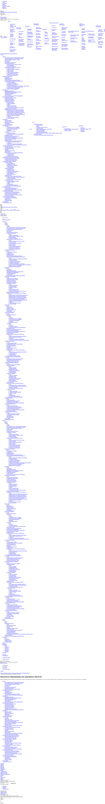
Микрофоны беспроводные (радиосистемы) (13, 697)
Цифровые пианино (8, 692)
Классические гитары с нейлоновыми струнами (14, 683)
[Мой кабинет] (1, 211)
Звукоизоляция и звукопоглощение (11, 734)
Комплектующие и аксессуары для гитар (16, 241)
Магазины (2, 767)
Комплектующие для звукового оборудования (17, 336)
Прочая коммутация (8, 715)
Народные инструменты (9, 705)
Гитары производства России (10, 687)
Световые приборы (12, 367)
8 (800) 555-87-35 (3, 17)
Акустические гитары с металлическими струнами (14, 682)
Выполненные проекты (11, 625)
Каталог (6, 422)
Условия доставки (3, 772)
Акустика (11, 317)
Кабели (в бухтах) (8, 712)
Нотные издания (8, 758)
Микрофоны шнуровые (9, 696)
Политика (2, 768)
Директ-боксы (7, 732)
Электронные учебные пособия (11, 756)
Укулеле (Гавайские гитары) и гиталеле (12, 684)
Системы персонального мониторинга (12, 720)
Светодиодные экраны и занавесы (11, 746)
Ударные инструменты (13, 285)
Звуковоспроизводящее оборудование (12, 736)
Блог (1, 776)
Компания (2, 763)
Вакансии (2, 766)
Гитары (8, 226)
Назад (6, 222)
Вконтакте (6, 665)
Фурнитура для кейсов (9, 754)
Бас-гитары (7, 686)
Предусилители (8, 700)
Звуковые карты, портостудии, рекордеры (12, 727)
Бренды (1, 778)
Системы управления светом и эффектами (13, 744)
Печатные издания (8, 759)
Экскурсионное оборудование (10, 723)
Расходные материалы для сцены (11, 752)
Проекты (2, 764)
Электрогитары (8, 685)
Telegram (5, 666)
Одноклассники (7, 669)
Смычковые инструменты (9, 706)
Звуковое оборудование (11, 314)
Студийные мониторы (9, 728)
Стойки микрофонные (9, 699)
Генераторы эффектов (13, 375)
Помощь (2, 770)
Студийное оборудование (12, 343)
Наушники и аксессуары (9, 729)
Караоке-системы (8, 724)
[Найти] (0, 16)
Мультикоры (7, 714)
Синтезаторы (7, 691)
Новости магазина (5, 782)
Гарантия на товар (3, 773)
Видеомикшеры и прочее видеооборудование (13, 748)
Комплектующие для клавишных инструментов (18, 258)
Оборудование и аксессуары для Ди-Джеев (15, 358)
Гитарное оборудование (13, 235)
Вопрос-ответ (3, 777)
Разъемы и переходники (9, 713)
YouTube (4, 788)
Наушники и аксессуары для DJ (11, 738)
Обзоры (1, 779)
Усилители (11, 325)
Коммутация (9, 306)
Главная (6, 223)
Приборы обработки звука (10, 731)
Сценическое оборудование (12, 405)
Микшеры (7, 730)
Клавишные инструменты (12, 251)
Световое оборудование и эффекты (13, 364)
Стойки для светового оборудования (11, 750)
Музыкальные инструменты (12, 278)
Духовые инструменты (9, 704)
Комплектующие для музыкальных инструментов (18, 295)
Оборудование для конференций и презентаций (14, 722)
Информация (2, 769)
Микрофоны (9, 269)
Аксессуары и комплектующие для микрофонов (14, 701)
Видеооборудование (11, 399)
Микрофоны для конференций (10, 698)
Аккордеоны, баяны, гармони (10, 703)
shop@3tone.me (4, 663)
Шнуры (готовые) (8, 711)
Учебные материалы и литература (13, 413)
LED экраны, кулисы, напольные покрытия (17, 385)
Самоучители (7, 757)
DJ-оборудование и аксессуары (10, 737)
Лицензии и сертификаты (5, 774)
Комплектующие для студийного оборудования (18, 351)
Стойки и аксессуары (13, 391)
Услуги (6, 622)
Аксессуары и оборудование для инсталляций (13, 753)
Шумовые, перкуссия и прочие (10, 708)
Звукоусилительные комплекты (10, 721)
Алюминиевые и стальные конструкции (12, 751)
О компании (7, 646)
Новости (2, 765)
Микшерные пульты (8, 719)
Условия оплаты (3, 771)
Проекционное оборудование (10, 747)
